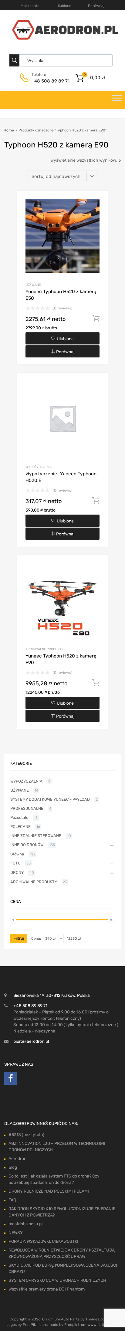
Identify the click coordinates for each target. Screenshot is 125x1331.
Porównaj (96, 6)
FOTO (15, 863)
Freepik (70, 1325)
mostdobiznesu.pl (25, 1223)
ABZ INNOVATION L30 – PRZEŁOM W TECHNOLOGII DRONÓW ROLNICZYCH (56, 1146)
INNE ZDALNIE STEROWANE (35, 835)
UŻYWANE (33, 285)
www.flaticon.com (103, 1325)
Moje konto (30, 6)
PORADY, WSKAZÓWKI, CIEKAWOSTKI (43, 1241)
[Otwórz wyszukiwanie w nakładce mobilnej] (62, 60)
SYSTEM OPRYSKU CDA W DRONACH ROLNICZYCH (57, 1280)
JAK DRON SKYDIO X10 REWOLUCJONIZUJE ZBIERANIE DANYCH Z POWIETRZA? (61, 1212)
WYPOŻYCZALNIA (38, 467)
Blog (12, 1167)
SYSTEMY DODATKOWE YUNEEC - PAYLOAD (50, 799)
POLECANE (20, 826)
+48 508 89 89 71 (46, 81)
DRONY (17, 872)
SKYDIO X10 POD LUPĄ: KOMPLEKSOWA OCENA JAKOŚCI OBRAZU (62, 1268)
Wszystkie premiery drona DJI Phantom (46, 1289)
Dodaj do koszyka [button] (96, 318)
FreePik (29, 1325)
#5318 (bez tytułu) (26, 1134)
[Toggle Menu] (117, 100)
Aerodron (17, 1158)
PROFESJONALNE (26, 808)
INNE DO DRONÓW (26, 844)
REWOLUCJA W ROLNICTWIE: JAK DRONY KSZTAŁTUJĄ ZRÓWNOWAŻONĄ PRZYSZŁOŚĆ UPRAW (61, 1253)
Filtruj (18, 938)
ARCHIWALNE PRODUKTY (44, 649)
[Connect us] (10, 1080)
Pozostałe (19, 817)
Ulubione (63, 6)
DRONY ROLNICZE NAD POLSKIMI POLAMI (48, 1191)
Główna (17, 854)
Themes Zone (97, 1319)
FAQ (12, 1200)
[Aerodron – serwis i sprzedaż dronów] (62, 38)
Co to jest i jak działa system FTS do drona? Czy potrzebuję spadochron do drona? (54, 1179)
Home (9, 130)
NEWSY (15, 1232)
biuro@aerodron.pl (31, 1041)
